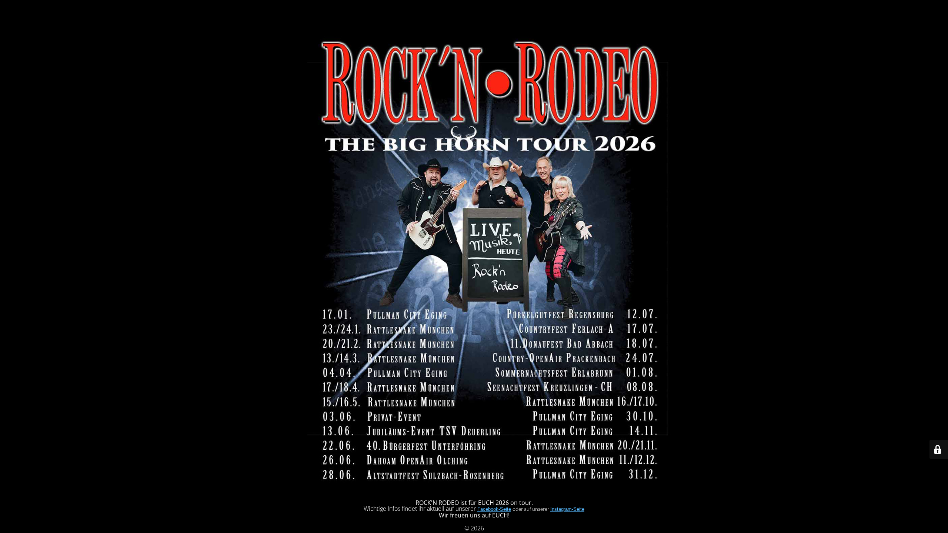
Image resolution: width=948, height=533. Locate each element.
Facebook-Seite (494, 509)
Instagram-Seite (567, 509)
